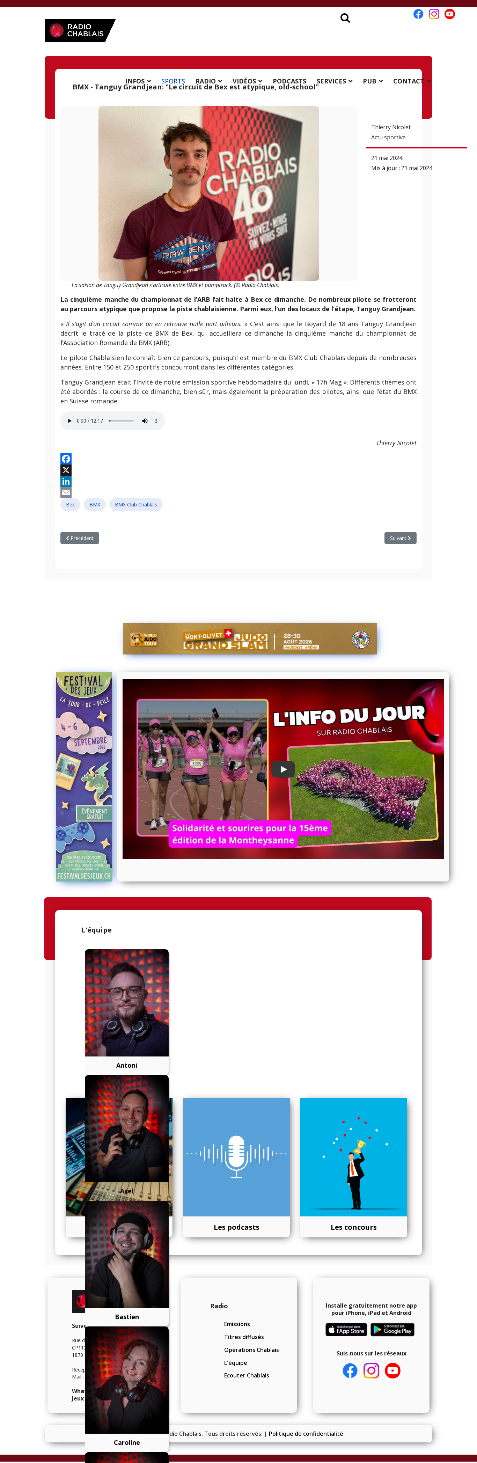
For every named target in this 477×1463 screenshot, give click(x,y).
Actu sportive (388, 137)
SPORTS (173, 81)
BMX (94, 504)
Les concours (354, 1227)
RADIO (206, 81)
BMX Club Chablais (136, 504)
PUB (369, 81)
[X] (238, 470)
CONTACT (408, 81)
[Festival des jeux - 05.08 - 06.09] (84, 777)
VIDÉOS (244, 81)
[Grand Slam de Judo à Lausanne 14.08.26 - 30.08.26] (250, 638)
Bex (70, 504)
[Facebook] (238, 458)
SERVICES (331, 81)
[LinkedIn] (238, 481)
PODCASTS (289, 81)
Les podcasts (236, 1227)
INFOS (135, 81)
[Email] (238, 492)
